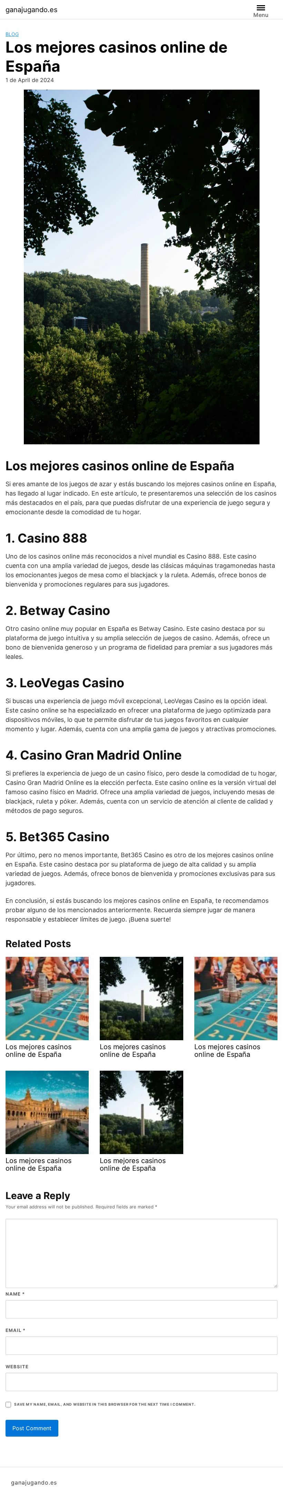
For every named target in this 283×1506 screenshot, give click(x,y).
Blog (12, 34)
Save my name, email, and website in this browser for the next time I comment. (105, 1404)
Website (17, 1366)
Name (15, 1294)
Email (16, 1330)
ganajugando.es (31, 9)
